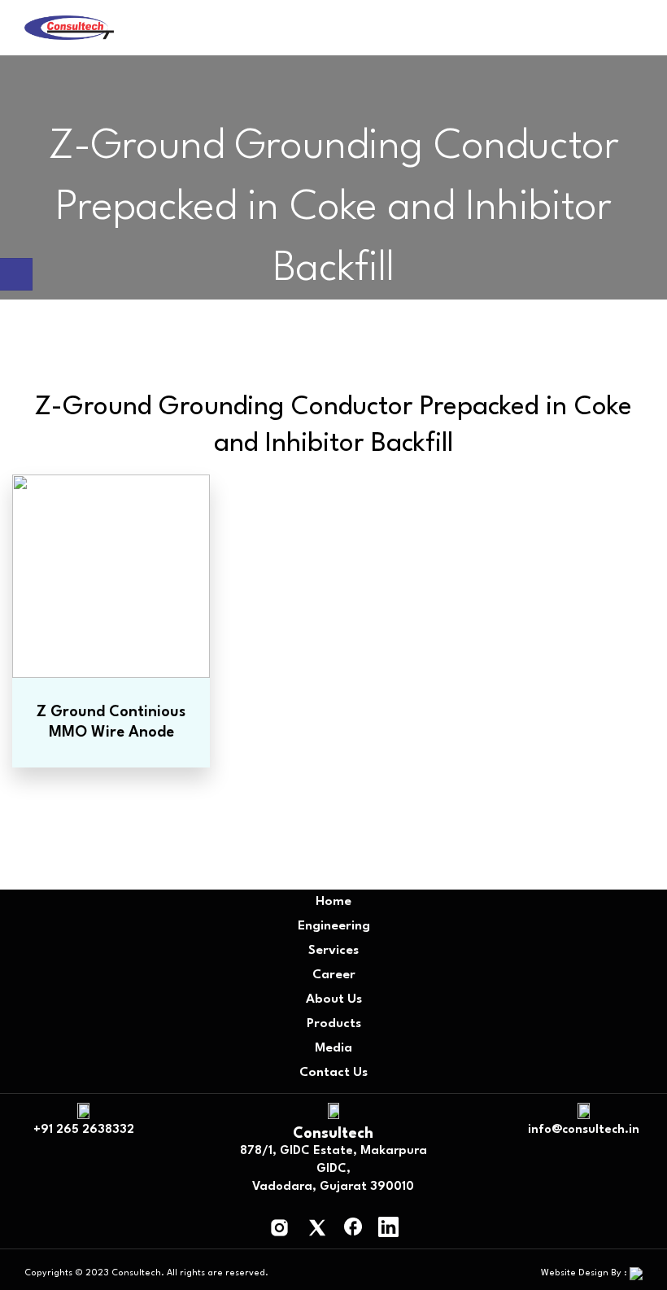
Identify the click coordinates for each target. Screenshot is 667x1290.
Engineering (334, 926)
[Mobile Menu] (636, 31)
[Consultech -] (69, 28)
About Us (334, 999)
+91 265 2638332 (83, 1130)
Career (333, 975)
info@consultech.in (583, 1130)
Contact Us (333, 1072)
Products (334, 1023)
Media (333, 1048)
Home (333, 901)
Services (333, 950)
